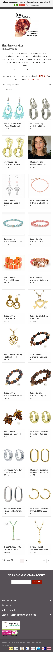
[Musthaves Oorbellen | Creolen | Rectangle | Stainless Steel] (13, 494)
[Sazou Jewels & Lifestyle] (30, 25)
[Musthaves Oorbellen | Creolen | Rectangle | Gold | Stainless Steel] (39, 455)
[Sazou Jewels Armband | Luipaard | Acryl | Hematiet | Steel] (39, 340)
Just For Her (12, 49)
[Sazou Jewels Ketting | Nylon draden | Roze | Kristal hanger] (39, 186)
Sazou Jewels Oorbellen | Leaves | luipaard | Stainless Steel (12, 432)
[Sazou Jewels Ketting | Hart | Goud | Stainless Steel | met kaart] (39, 301)
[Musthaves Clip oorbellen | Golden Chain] (13, 147)
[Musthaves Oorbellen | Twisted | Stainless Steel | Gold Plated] (39, 494)
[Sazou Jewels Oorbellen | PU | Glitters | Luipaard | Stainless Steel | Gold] (13, 301)
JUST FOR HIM (33, 79)
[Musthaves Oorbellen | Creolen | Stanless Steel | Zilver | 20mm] (13, 455)
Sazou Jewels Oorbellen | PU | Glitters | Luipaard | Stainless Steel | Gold (13, 317)
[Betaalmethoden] (10, 649)
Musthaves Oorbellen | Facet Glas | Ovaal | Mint (13, 124)
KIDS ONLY (43, 76)
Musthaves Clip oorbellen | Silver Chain (37, 124)
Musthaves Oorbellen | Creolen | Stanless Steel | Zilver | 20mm (13, 471)
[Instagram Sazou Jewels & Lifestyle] (33, 590)
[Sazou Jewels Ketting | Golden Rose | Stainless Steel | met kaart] (13, 340)
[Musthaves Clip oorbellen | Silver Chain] (39, 109)
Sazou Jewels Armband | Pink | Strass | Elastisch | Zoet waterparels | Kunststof (38, 240)
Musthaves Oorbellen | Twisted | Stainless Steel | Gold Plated (39, 509)
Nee (21, 5)
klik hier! (35, 70)
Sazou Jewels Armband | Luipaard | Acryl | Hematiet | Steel (39, 355)
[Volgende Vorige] (49, 561)
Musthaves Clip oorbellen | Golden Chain (12, 163)
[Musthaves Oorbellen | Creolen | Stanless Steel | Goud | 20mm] (39, 417)
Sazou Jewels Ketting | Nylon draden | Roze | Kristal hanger (39, 201)
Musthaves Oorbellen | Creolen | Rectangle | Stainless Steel (13, 509)
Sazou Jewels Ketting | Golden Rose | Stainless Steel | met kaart (13, 355)
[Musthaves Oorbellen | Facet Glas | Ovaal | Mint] (13, 109)
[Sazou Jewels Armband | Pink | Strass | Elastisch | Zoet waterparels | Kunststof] (39, 224)
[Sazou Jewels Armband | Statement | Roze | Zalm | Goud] (39, 263)
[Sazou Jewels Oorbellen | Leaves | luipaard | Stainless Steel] (13, 417)
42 (44, 561)
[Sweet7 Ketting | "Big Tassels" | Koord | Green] (13, 532)
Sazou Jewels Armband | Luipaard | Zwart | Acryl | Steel (13, 394)
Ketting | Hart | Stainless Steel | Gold (39, 548)
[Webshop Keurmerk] (26, 633)
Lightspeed (6, 645)
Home (4, 49)
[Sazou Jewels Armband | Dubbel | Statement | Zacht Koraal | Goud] (13, 263)
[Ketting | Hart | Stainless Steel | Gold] (39, 532)
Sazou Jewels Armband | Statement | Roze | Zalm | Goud (39, 278)
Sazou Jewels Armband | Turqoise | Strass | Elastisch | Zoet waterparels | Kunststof (13, 240)
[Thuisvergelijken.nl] (26, 625)
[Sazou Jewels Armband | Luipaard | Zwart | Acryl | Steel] (13, 378)
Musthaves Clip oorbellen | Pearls (38, 163)
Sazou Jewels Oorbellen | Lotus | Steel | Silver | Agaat (12, 201)
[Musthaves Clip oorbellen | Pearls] (39, 147)
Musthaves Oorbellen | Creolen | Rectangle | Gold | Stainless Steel (39, 471)
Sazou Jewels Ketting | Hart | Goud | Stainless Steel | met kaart (39, 317)
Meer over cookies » (33, 5)
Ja (16, 5)
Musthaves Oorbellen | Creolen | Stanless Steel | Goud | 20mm (39, 432)
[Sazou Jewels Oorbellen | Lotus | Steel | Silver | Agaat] (13, 186)
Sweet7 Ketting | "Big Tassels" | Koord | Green (12, 548)
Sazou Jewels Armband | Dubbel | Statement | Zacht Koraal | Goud (12, 278)
